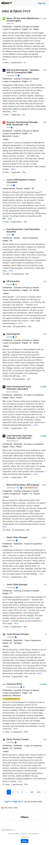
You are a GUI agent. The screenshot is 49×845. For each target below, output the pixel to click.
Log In (7, 801)
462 (39, 792)
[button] (5, 59)
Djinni (7, 3)
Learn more (25, 837)
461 (32, 792)
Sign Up (41, 3)
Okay (24, 841)
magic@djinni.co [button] (8, 830)
